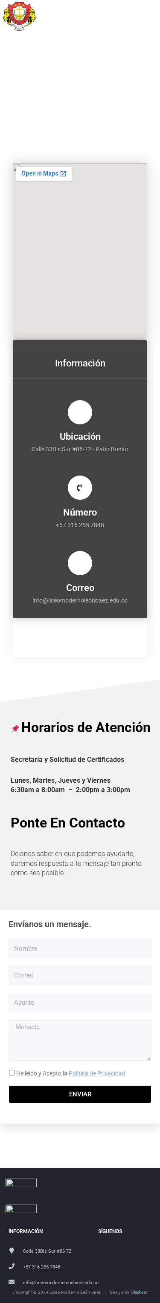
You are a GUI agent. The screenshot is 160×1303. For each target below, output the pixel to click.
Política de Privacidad (97, 1073)
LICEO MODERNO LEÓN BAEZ (89, 17)
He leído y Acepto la (70, 1073)
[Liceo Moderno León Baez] (20, 16)
